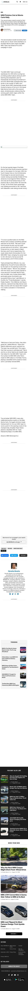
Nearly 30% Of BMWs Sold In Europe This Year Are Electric (18, 787)
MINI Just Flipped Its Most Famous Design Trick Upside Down (12, 924)
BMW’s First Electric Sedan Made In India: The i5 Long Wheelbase (9, 650)
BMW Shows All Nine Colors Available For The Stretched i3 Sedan (10, 667)
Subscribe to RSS (5, 952)
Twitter (15, 555)
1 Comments (24, 30)
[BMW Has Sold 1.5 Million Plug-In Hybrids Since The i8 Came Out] (4, 796)
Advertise (3, 948)
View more (13, 933)
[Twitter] (13, 594)
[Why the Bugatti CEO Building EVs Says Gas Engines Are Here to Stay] (4, 776)
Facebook (5, 555)
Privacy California (5, 956)
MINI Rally (3, 548)
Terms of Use (13, 948)
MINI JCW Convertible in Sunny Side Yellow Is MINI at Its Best (14, 896)
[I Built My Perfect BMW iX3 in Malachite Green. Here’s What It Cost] (4, 828)
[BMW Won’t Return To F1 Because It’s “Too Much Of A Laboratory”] (4, 807)
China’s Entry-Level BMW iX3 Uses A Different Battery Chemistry (10, 658)
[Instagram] (15, 594)
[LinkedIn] (18, 594)
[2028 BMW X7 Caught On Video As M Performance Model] (23, 673)
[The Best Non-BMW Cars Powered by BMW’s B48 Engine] (23, 682)
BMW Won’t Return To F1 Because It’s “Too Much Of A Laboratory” (18, 808)
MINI (2, 12)
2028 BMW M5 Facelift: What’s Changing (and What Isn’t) (18, 819)
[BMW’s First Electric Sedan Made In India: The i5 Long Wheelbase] (23, 647)
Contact (20, 945)
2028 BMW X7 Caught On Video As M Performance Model (9, 675)
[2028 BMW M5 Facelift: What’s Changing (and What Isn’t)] (4, 818)
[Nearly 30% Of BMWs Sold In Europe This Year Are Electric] (4, 786)
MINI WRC (10, 548)
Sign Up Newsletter (21, 949)
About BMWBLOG (5, 945)
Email (24, 555)
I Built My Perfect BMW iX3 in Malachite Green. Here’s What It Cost (18, 830)
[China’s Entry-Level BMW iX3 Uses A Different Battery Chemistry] (23, 656)
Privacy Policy (13, 952)
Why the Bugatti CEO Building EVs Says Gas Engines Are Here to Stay (18, 777)
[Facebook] (10, 594)
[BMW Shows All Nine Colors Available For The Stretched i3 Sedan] (23, 665)
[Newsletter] (20, 2)
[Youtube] (15, 975)
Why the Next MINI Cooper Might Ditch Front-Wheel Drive (13, 869)
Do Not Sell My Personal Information (22, 953)
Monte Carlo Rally (18, 548)
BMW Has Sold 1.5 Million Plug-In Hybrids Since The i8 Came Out (18, 798)
